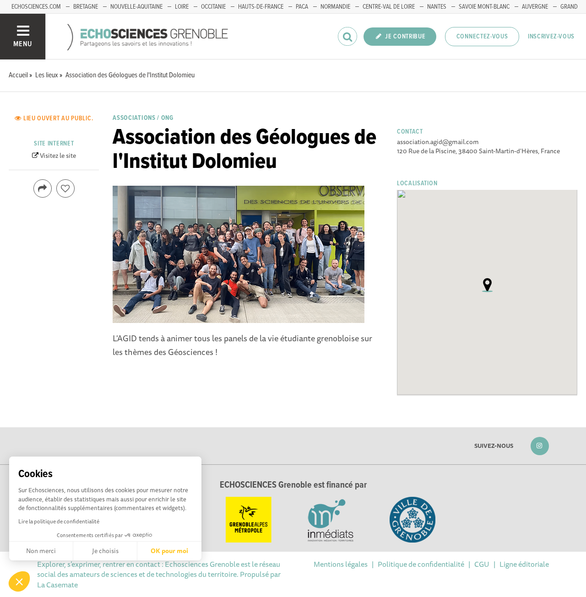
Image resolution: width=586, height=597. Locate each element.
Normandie (335, 7)
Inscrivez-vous (551, 36)
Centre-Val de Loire (389, 7)
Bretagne (85, 7)
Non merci (41, 551)
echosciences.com (36, 7)
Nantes (436, 7)
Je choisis (105, 551)
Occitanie (213, 7)
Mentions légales (341, 564)
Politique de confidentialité (421, 564)
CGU (481, 564)
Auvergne (535, 7)
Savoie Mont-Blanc (484, 7)
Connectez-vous (482, 36)
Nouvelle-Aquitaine (136, 7)
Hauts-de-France (260, 7)
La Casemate (57, 585)
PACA (302, 7)
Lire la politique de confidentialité (58, 521)
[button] (19, 581)
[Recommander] (65, 188)
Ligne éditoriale (524, 564)
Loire (182, 7)
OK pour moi (169, 551)
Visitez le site (58, 156)
